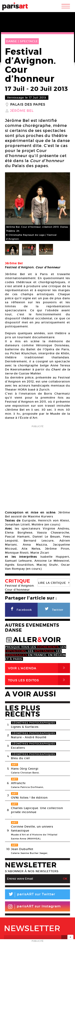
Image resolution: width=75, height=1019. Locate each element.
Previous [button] (13, 207)
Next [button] (62, 207)
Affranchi (18, 783)
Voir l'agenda (37, 668)
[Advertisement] (37, 466)
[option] (37, 206)
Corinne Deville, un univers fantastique (32, 828)
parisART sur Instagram (39, 906)
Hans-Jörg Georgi (24, 768)
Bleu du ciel (20, 758)
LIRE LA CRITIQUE (53, 582)
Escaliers (18, 748)
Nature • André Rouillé (28, 737)
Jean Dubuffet (22, 849)
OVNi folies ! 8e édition (29, 797)
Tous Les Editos (37, 680)
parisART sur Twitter (31, 894)
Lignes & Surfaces (25, 727)
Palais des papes (27, 105)
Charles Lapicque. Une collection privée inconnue (37, 810)
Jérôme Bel (22, 111)
